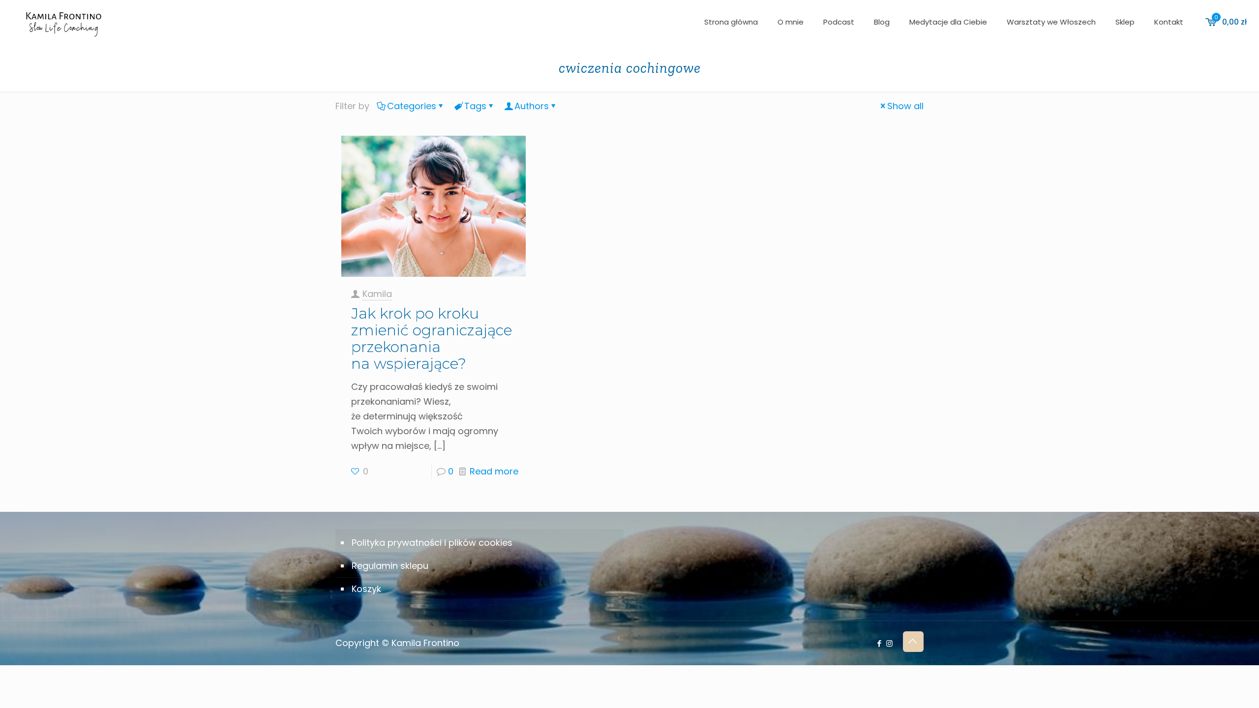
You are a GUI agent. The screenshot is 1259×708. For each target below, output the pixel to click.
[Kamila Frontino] (63, 22)
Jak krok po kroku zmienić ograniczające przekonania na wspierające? (431, 338)
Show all (905, 106)
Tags (475, 106)
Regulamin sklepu (390, 566)
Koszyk (366, 589)
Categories (411, 106)
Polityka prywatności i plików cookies (432, 542)
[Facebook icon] (879, 643)
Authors (531, 106)
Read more (494, 471)
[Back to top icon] (913, 641)
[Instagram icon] (889, 643)
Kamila (377, 294)
